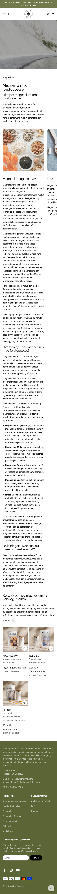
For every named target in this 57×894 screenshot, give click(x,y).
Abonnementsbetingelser (14, 801)
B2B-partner (8, 826)
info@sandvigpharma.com (20, 779)
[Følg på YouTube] (18, 870)
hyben (22, 414)
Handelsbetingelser (12, 806)
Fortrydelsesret (9, 811)
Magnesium (8, 185)
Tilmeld (36, 858)
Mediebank (8, 831)
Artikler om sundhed (40, 801)
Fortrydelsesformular (12, 816)
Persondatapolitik (11, 821)
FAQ (33, 806)
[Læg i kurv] (24, 648)
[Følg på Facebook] (4, 870)
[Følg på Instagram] (11, 870)
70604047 (15, 770)
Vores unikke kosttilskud (14, 605)
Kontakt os (36, 811)
